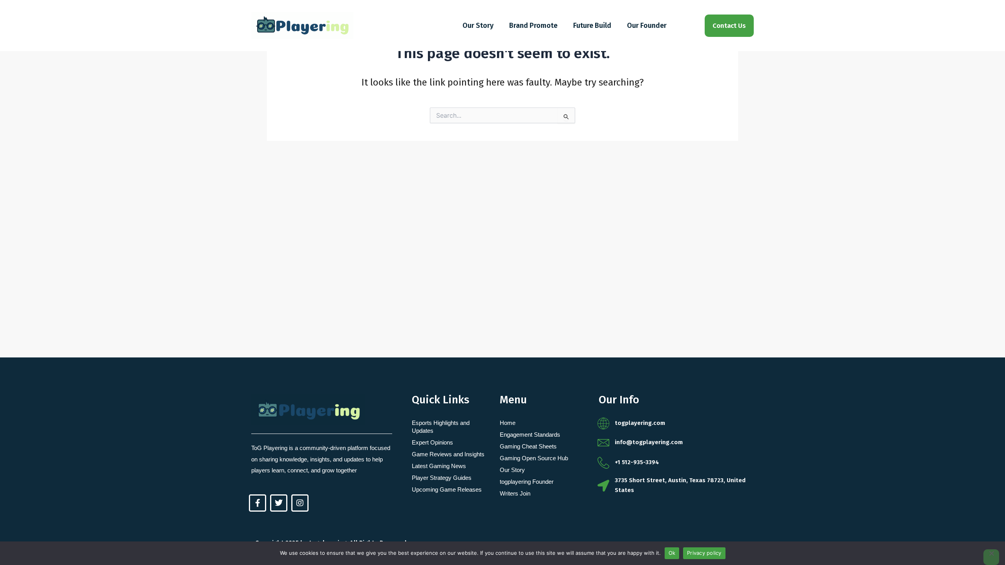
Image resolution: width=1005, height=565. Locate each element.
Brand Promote (533, 25)
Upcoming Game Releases (447, 489)
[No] (991, 557)
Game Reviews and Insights (448, 454)
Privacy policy (704, 553)
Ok (672, 553)
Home (507, 422)
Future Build (592, 25)
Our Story (477, 25)
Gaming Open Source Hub (534, 458)
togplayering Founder (527, 481)
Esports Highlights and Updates (441, 426)
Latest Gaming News (439, 466)
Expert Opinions (432, 442)
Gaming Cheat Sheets (528, 446)
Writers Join (515, 493)
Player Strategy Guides (441, 477)
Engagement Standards (530, 434)
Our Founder (647, 25)
